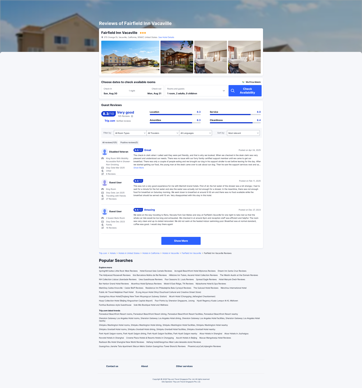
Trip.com (103, 253)
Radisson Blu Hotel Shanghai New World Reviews (121, 342)
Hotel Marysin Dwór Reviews (232, 279)
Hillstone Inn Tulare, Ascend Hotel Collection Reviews (193, 275)
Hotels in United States (129, 253)
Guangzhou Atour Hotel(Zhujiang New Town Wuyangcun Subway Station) (133, 296)
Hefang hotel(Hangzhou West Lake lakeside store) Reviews (173, 342)
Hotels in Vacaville (170, 253)
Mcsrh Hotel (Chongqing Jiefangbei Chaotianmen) (192, 296)
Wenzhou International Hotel (233, 288)
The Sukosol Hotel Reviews (205, 288)
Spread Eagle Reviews (206, 279)
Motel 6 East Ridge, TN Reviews (178, 283)
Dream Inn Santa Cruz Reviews (232, 271)
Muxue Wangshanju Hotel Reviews (215, 338)
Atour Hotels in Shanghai (211, 333)
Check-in (108, 88)
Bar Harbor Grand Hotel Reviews (114, 283)
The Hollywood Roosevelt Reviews (115, 275)
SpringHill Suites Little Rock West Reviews (118, 271)
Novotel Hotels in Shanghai (111, 338)
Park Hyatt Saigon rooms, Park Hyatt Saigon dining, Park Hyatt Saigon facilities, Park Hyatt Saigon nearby (148, 333)
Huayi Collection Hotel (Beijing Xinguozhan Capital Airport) (126, 300)
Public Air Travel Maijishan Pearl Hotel (116, 292)
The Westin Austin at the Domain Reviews (239, 275)
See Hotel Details (166, 37)
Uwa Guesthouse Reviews (150, 279)
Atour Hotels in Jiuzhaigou (236, 333)
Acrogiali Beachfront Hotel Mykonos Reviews (195, 271)
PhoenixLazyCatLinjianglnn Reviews (204, 346)
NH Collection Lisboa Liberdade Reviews (117, 279)
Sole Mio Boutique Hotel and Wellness (151, 305)
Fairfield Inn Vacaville (191, 253)
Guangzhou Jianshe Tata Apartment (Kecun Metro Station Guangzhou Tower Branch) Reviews (142, 346)
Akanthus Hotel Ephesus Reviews (146, 283)
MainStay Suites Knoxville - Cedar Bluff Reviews (121, 288)
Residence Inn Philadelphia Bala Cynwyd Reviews (168, 288)
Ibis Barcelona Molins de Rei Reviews (150, 275)
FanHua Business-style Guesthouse (115, 305)
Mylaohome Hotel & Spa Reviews (211, 283)
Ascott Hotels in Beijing (186, 338)
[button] (297, 4)
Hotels (113, 253)
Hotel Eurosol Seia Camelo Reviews (156, 271)
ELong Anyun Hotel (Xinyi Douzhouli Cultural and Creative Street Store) (168, 292)
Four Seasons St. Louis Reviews (179, 279)
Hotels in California (151, 253)
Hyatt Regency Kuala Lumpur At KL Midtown (217, 300)
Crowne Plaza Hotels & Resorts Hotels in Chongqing (150, 338)
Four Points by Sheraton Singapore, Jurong (175, 300)
